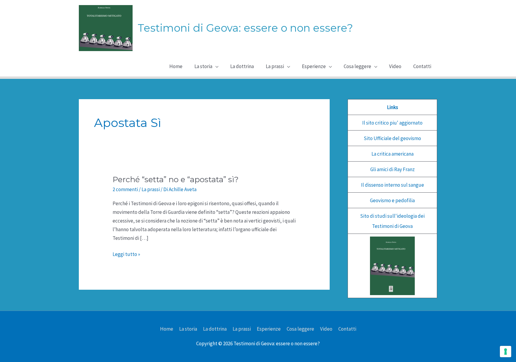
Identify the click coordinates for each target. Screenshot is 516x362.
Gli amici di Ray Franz (392, 169)
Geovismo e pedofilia (392, 200)
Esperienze (269, 329)
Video (326, 329)
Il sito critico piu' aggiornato (392, 122)
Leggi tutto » (126, 255)
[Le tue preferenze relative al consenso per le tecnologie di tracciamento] (505, 351)
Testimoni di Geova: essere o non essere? (245, 28)
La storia (188, 329)
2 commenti (125, 189)
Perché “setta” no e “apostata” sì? (176, 179)
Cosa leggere (300, 329)
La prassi (151, 189)
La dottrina (215, 329)
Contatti (347, 329)
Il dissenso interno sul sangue (392, 185)
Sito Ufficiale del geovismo (392, 138)
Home (166, 329)
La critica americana (392, 154)
